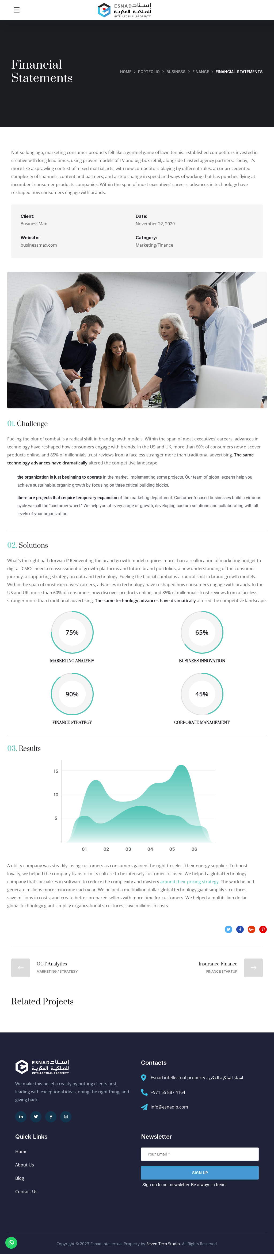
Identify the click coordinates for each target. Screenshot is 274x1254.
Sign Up (200, 1172)
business (176, 71)
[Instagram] (65, 1116)
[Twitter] (35, 1116)
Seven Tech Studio (163, 1243)
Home (125, 71)
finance (200, 71)
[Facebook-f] (50, 1116)
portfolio (149, 71)
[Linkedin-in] (20, 1116)
